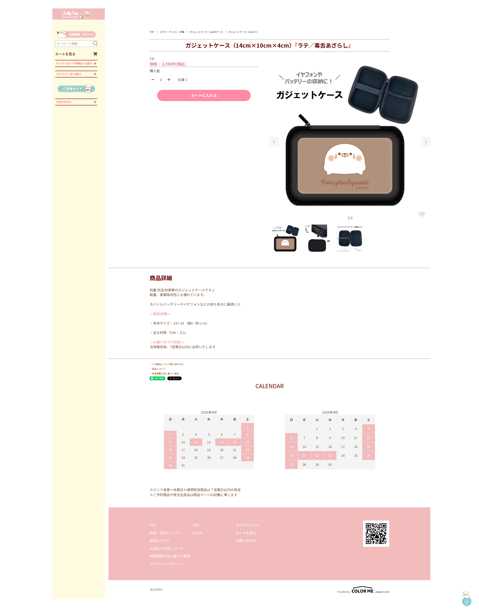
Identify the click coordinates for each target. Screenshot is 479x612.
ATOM (197, 532)
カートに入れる (204, 95)
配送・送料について (165, 532)
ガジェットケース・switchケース (206, 31)
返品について (160, 540)
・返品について (157, 368)
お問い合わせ (246, 540)
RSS (196, 525)
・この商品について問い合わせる (166, 364)
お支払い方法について (166, 548)
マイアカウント (247, 525)
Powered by (343, 591)
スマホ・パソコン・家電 (172, 31)
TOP (152, 31)
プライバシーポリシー (166, 563)
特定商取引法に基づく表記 (170, 556)
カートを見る (65, 54)
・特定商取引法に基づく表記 (164, 373)
